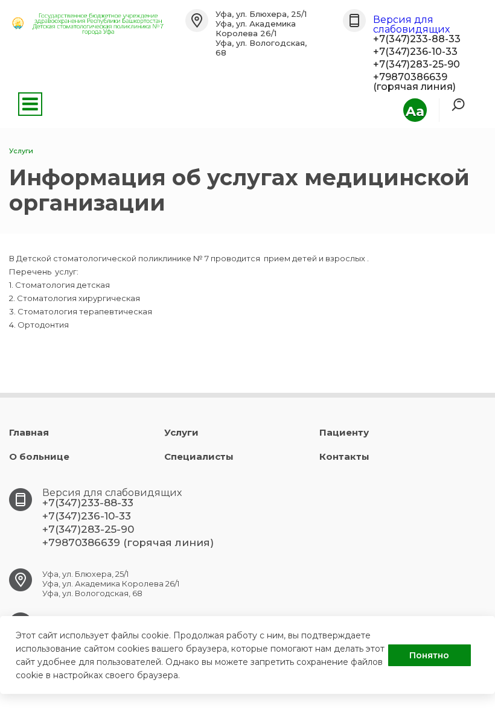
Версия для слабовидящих (411, 24)
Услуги (181, 432)
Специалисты (199, 456)
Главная (29, 432)
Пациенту (344, 432)
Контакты (344, 456)
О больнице (39, 456)
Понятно (429, 655)
